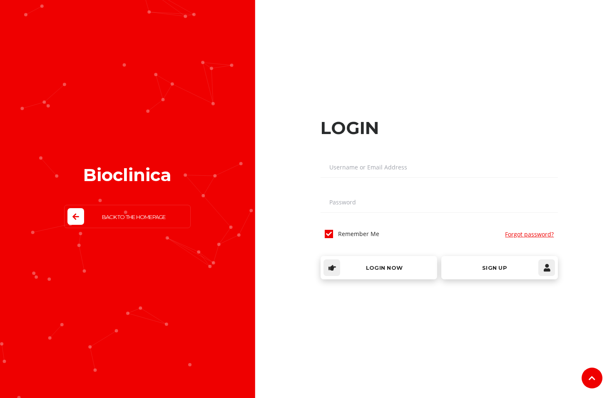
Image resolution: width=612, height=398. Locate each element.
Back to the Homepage (133, 217)
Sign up (494, 267)
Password (342, 202)
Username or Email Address (368, 167)
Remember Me (358, 234)
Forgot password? (529, 234)
